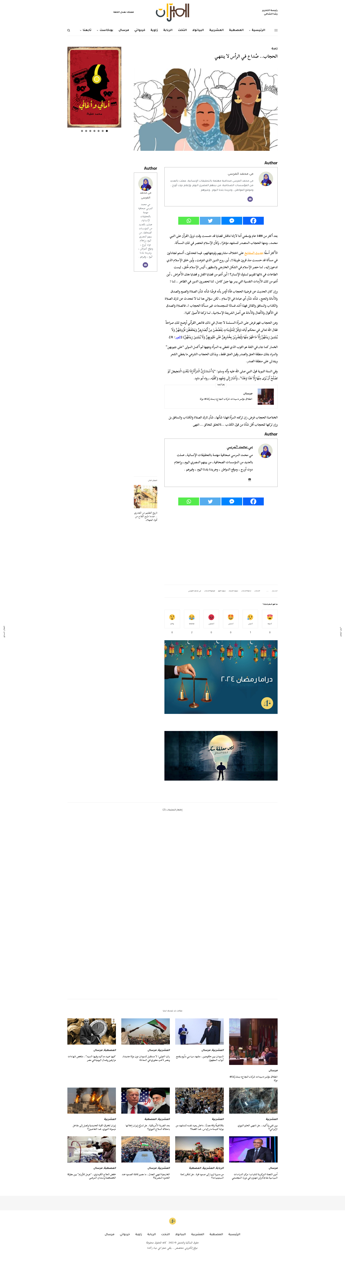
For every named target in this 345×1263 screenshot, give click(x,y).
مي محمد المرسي (240, 174)
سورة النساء (233, 591)
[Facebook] (253, 221)
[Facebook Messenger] (231, 221)
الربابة (220, 1168)
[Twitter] (210, 221)
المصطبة (110, 1050)
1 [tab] (107, 131)
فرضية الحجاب (209, 591)
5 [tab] (90, 131)
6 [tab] (86, 131)
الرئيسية (234, 1234)
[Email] (250, 199)
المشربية (218, 1050)
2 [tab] (103, 131)
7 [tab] (82, 131)
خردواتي (125, 1234)
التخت (165, 1234)
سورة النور (222, 591)
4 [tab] (94, 131)
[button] (221, 755)
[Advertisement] (221, 545)
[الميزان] (172, 12)
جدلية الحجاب (246, 591)
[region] (221, 755)
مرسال (247, 394)
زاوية (274, 48)
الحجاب (257, 591)
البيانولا (180, 1234)
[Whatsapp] (188, 221)
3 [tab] (99, 131)
